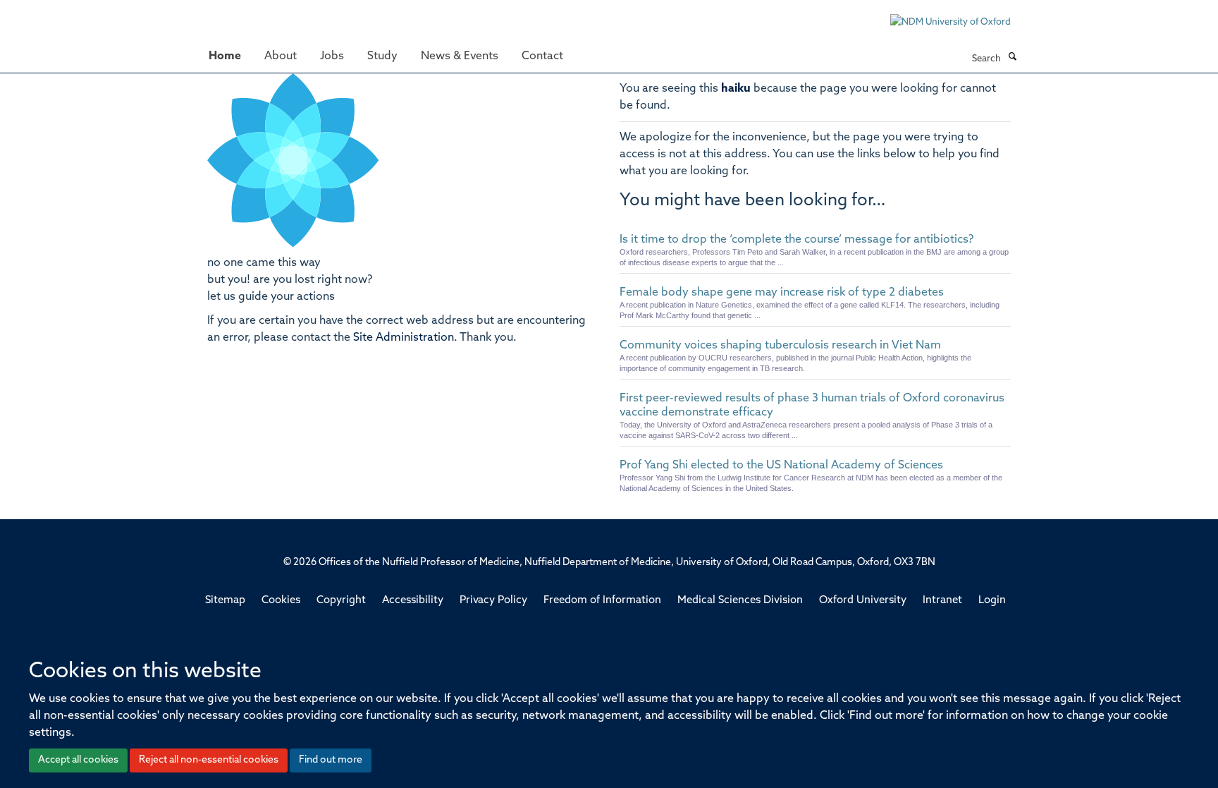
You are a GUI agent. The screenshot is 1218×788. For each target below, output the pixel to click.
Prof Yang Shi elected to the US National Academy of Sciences (781, 465)
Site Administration (403, 338)
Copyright (341, 600)
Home (225, 56)
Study (382, 56)
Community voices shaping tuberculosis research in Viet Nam (780, 345)
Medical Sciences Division (740, 600)
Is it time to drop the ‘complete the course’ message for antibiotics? (796, 240)
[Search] (1012, 58)
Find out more (330, 760)
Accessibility (412, 600)
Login (992, 600)
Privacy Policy (493, 600)
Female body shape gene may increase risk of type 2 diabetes (782, 292)
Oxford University (862, 600)
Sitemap (225, 600)
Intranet (942, 600)
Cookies (281, 600)
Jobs (332, 56)
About (280, 56)
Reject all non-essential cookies (208, 760)
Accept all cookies (78, 760)
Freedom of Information (602, 600)
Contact (542, 56)
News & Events (459, 56)
